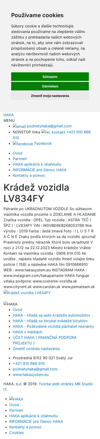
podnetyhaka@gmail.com (49, 126)
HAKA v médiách (27, 332)
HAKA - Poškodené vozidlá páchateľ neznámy (53, 326)
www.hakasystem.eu (31, 374)
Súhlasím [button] (50, 77)
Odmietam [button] (50, 86)
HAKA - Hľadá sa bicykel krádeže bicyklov (50, 320)
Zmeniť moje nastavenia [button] (50, 96)
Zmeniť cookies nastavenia (36, 348)
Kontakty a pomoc (29, 175)
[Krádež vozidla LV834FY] (27, 292)
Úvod (17, 153)
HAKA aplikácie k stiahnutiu (37, 164)
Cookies (16, 432)
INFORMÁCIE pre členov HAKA (40, 169)
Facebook (42, 143)
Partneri (20, 158)
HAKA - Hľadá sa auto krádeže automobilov (51, 315)
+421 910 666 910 (29, 363)
